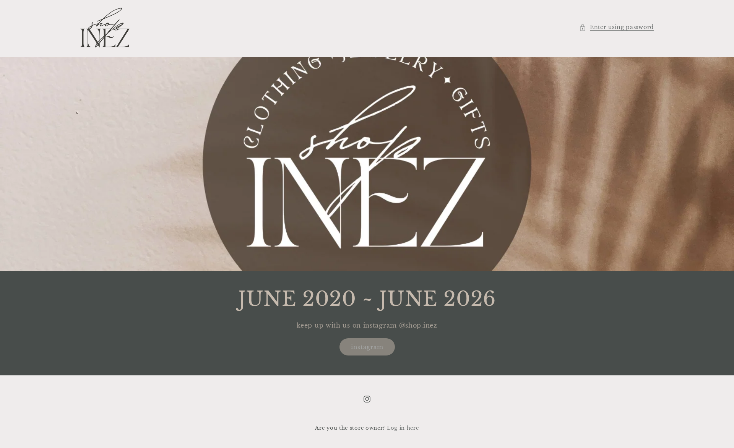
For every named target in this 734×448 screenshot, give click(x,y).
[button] (616, 27)
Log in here (403, 428)
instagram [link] (367, 347)
